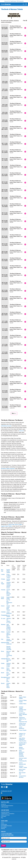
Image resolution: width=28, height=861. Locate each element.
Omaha (2, 663)
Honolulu (3, 589)
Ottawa (2, 632)
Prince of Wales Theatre (8, 576)
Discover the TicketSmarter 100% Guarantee (14, 1)
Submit (3, 845)
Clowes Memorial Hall (8, 660)
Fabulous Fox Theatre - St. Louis (8, 620)
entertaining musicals (6, 425)
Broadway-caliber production (8, 468)
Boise (2, 651)
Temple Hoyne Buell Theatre (8, 608)
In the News (3, 816)
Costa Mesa (2, 597)
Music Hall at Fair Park (8, 669)
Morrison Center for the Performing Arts (9, 654)
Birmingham (4, 677)
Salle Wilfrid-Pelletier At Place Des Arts (8, 627)
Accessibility (3, 827)
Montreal (3, 624)
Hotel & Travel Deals (5, 815)
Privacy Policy (4, 824)
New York (2, 570)
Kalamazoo (3, 642)
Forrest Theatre (8, 616)
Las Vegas (2, 583)
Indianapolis (4, 658)
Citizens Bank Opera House (8, 685)
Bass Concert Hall (8, 674)
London (3, 574)
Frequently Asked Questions (7, 805)
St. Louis (3, 618)
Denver (2, 606)
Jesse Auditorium (9, 612)
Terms (2, 823)
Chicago (3, 579)
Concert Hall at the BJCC (22, 776)
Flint (2, 639)
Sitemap (3, 828)
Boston (2, 683)
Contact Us (3, 804)
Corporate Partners (5, 812)
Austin (2, 672)
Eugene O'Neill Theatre (6, 526)
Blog (2, 817)
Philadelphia (4, 615)
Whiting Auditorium (9, 640)
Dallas (2, 668)
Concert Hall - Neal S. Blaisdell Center (8, 592)
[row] (14, 28)
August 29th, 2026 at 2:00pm (15, 524)
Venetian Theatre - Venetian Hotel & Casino (8, 585)
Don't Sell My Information (6, 825)
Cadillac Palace (8, 579)
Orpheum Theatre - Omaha (8, 665)
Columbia (3, 612)
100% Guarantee (4, 807)
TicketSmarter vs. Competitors (7, 813)
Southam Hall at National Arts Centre (8, 634)
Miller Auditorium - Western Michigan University (9, 646)
